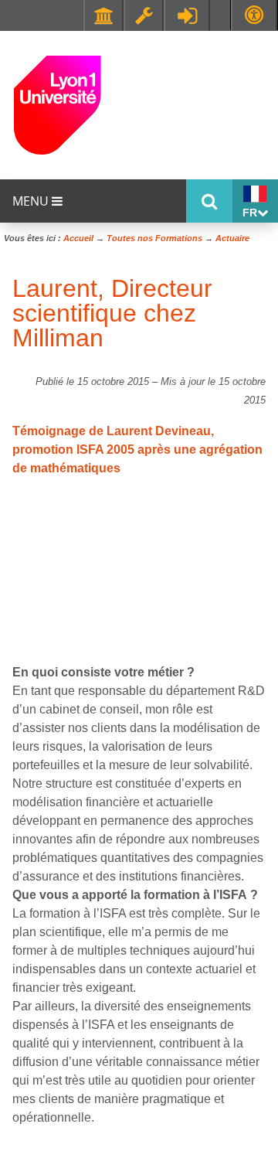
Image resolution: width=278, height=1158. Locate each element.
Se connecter (186, 15)
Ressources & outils (143, 15)
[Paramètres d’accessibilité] (254, 15)
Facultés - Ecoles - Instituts (103, 15)
